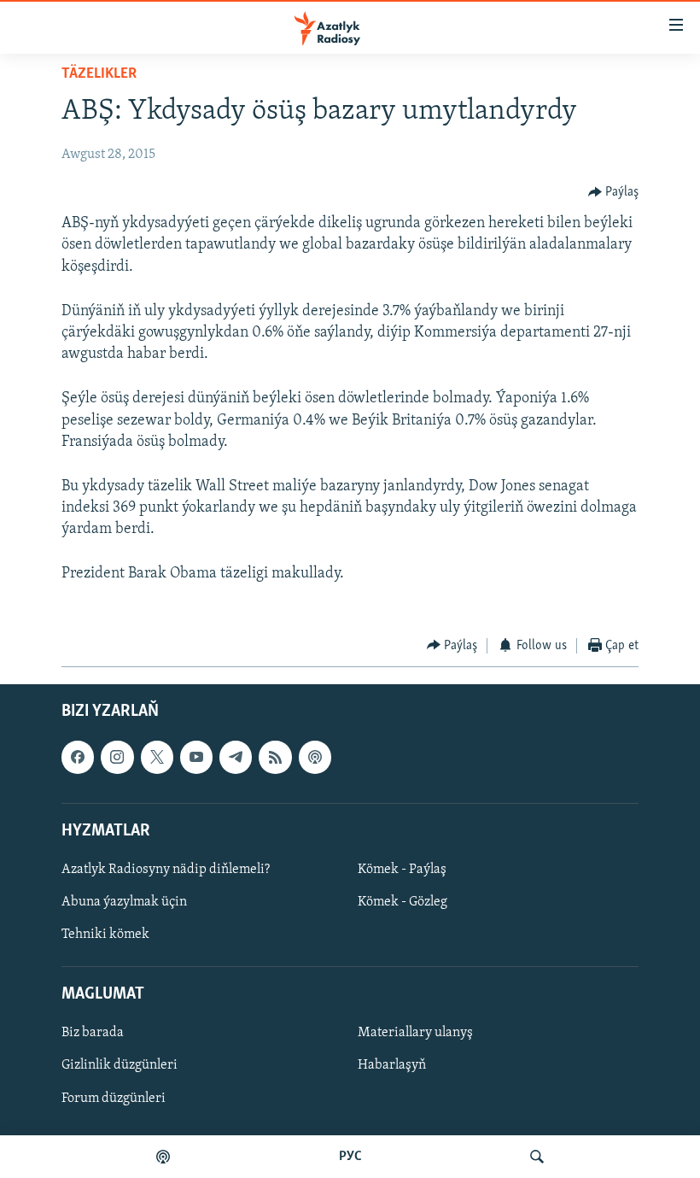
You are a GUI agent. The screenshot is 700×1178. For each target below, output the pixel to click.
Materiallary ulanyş (415, 1033)
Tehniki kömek (105, 934)
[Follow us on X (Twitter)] (157, 757)
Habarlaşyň (392, 1066)
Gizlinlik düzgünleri (119, 1066)
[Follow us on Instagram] (117, 757)
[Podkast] (163, 1156)
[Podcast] (315, 757)
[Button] (613, 192)
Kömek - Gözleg (402, 902)
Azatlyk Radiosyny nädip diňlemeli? (165, 869)
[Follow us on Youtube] (196, 757)
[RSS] (275, 757)
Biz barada (92, 1033)
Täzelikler (99, 74)
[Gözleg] (537, 1156)
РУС (350, 1156)
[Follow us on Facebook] (77, 757)
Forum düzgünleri (113, 1098)
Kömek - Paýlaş (402, 869)
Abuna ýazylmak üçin (124, 902)
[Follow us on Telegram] (235, 757)
